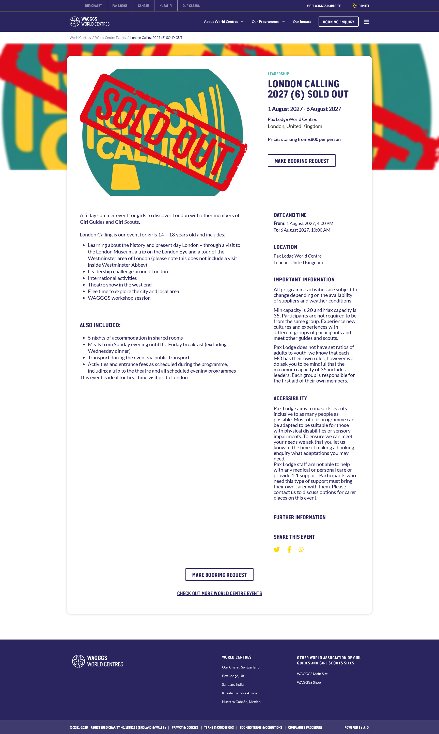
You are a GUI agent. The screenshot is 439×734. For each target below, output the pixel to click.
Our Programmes (265, 22)
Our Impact (302, 22)
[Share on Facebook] (289, 549)
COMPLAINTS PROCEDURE (305, 727)
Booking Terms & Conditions (261, 727)
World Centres (80, 38)
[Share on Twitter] (277, 549)
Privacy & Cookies (185, 727)
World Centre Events (110, 38)
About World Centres (221, 22)
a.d (366, 727)
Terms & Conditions (219, 727)
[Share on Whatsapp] (301, 549)
